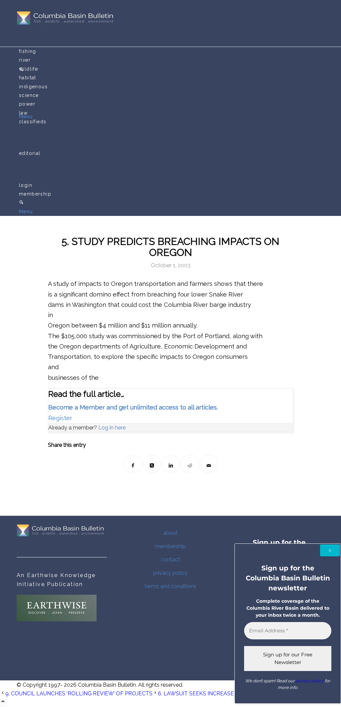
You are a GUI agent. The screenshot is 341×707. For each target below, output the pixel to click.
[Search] (21, 203)
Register (60, 417)
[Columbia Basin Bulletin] (67, 23)
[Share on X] (152, 464)
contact (170, 559)
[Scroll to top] (3, 702)
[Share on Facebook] (133, 464)
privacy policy (170, 573)
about (170, 533)
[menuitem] (171, 51)
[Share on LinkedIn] (171, 464)
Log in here (112, 427)
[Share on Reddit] (190, 464)
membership (170, 546)
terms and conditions (170, 586)
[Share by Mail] (209, 464)
